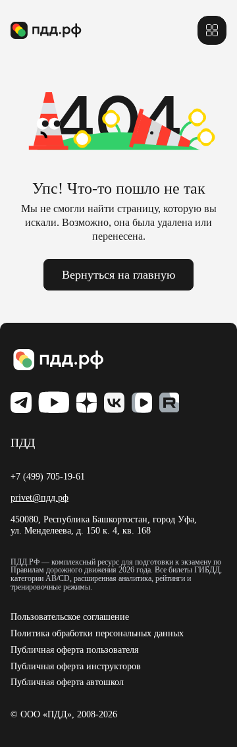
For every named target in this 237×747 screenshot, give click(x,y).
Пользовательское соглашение (70, 617)
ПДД (23, 442)
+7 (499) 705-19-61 (48, 477)
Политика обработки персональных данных (97, 633)
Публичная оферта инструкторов (76, 666)
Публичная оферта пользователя (74, 650)
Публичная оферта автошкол (67, 682)
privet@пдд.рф (39, 498)
